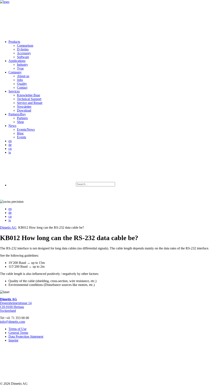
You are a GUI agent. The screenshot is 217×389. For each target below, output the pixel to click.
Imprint (13, 340)
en (10, 141)
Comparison (25, 45)
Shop (20, 122)
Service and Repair (29, 103)
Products (14, 41)
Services (14, 91)
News (12, 125)
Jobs (20, 80)
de (10, 145)
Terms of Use (17, 329)
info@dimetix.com (12, 321)
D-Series (23, 49)
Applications (16, 61)
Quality (22, 83)
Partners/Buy (17, 114)
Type (20, 68)
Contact (22, 87)
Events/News (26, 129)
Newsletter (24, 106)
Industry (22, 64)
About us (23, 76)
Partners (22, 118)
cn (10, 148)
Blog (20, 133)
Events (21, 137)
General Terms (18, 332)
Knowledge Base (28, 95)
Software (23, 57)
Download (24, 110)
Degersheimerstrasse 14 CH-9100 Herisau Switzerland (16, 304)
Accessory (24, 53)
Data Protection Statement (25, 336)
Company (15, 72)
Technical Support (29, 99)
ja (9, 152)
